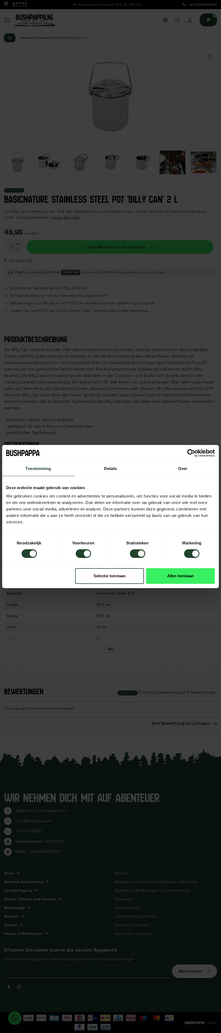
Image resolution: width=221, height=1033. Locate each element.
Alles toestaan (180, 576)
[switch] (83, 553)
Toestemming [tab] (38, 468)
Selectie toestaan (110, 576)
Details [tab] (110, 468)
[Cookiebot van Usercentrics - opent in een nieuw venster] (191, 453)
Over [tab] (182, 468)
